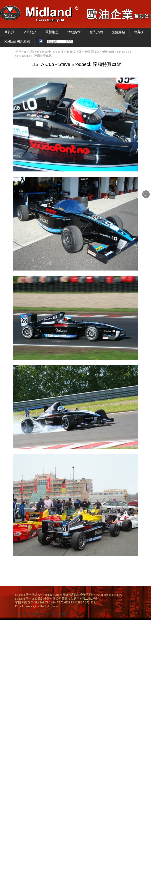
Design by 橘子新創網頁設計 (32, 613)
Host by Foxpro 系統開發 (63, 613)
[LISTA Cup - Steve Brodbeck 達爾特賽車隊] (75, 170)
